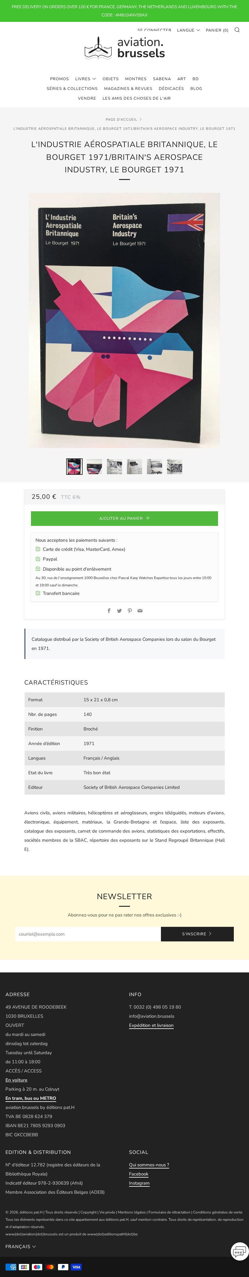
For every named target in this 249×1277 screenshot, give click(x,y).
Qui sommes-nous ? (149, 1165)
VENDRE (87, 98)
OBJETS (111, 79)
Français (17, 1247)
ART (181, 79)
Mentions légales (132, 1212)
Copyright (88, 1212)
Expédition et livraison (151, 1025)
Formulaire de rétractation (169, 1212)
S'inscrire (194, 934)
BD (196, 79)
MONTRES (136, 79)
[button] (240, 1253)
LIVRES (82, 79)
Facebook (138, 1174)
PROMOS (59, 79)
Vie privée (107, 1212)
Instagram (139, 1183)
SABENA (162, 79)
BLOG (196, 88)
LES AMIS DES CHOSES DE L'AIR (137, 98)
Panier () (217, 30)
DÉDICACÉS (171, 88)
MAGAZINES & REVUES (128, 88)
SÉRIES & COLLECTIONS (72, 88)
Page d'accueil (121, 119)
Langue (186, 30)
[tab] (74, 466)
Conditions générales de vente (217, 1212)
